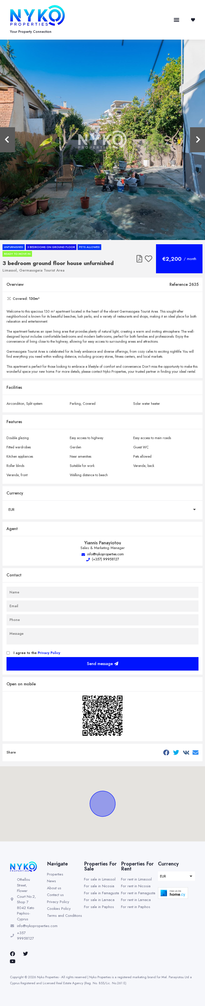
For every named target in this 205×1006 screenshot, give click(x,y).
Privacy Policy (49, 652)
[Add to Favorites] (148, 259)
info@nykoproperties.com (105, 554)
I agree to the (37, 653)
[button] (176, 19)
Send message (100, 664)
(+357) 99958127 (105, 559)
